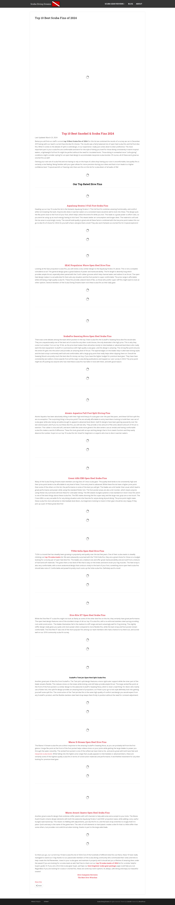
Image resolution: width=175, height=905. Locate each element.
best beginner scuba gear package (102, 866)
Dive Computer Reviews (87, 875)
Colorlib (129, 901)
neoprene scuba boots (43, 754)
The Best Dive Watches (87, 877)
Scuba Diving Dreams (103, 901)
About (139, 4)
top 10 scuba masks (53, 557)
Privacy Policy (36, 901)
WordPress (142, 901)
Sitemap (46, 901)
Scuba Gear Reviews (114, 4)
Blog (130, 4)
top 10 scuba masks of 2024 (107, 863)
